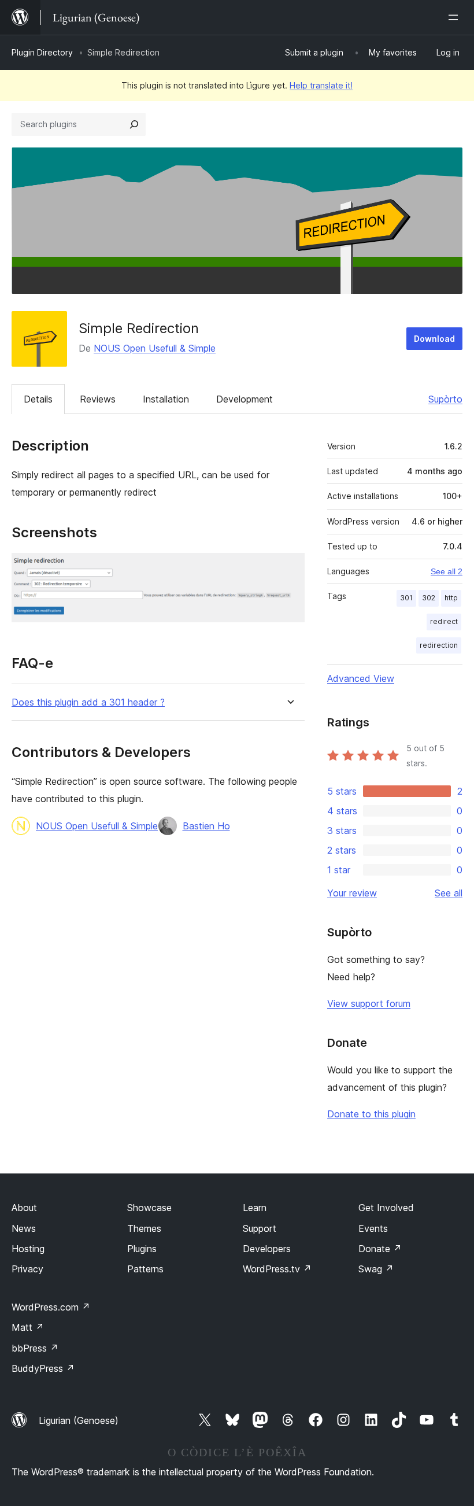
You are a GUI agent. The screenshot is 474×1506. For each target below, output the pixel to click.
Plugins (142, 1248)
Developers (267, 1248)
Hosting (28, 1248)
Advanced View (360, 678)
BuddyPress (43, 1368)
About (24, 1207)
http (451, 597)
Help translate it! (321, 85)
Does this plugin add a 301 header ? (88, 702)
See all (448, 893)
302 (428, 597)
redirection (439, 645)
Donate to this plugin (371, 1114)
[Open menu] (455, 17)
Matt (28, 1327)
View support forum (368, 1003)
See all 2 (446, 571)
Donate (380, 1248)
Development (244, 399)
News (24, 1228)
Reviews (98, 399)
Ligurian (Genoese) (78, 1420)
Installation (166, 399)
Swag (376, 1269)
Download (434, 339)
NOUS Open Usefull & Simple (155, 348)
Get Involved (386, 1207)
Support (259, 1228)
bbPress (35, 1348)
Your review (352, 893)
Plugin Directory (42, 52)
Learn (254, 1207)
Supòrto (445, 399)
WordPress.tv (277, 1269)
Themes (144, 1228)
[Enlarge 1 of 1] (289, 568)
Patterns (145, 1269)
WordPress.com (51, 1307)
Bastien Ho (206, 826)
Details (38, 399)
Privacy (27, 1269)
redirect (444, 621)
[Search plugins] (134, 124)
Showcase (149, 1207)
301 (406, 597)
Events (373, 1228)
